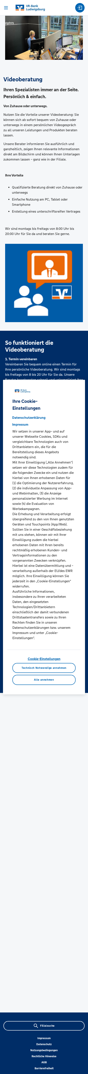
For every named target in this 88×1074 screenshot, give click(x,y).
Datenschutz (44, 1044)
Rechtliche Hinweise (44, 1056)
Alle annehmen (44, 679)
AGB (44, 1062)
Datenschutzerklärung (28, 418)
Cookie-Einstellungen (44, 659)
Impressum (44, 1038)
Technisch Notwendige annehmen (44, 668)
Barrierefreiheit (44, 1068)
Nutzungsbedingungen (44, 1050)
